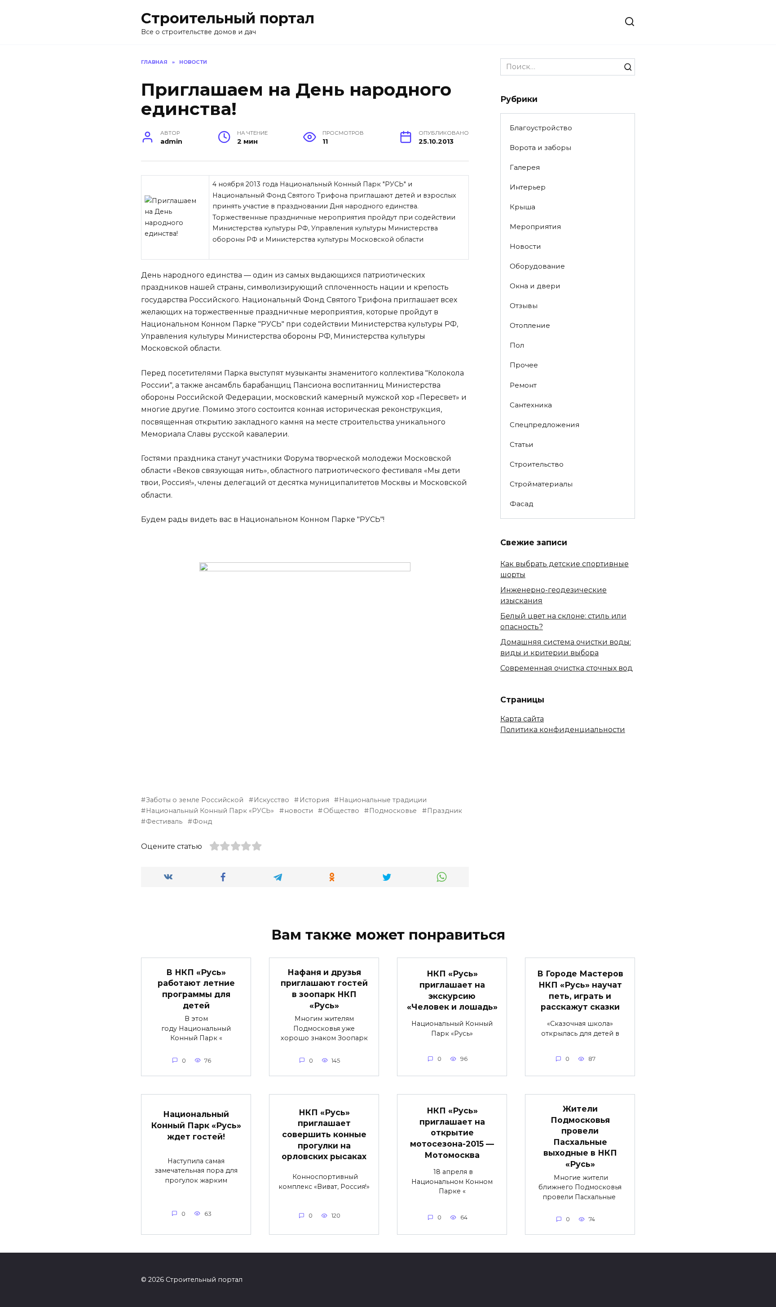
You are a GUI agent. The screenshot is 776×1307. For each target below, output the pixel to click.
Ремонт (523, 385)
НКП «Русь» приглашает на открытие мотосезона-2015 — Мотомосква (452, 1133)
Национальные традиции (383, 800)
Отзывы (524, 305)
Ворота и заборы (540, 147)
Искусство (271, 800)
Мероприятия (535, 226)
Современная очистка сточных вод (566, 668)
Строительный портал (227, 18)
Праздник (444, 811)
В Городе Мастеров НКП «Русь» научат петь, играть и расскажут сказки (580, 990)
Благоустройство (541, 128)
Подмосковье (393, 811)
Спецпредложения (544, 424)
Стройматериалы (541, 484)
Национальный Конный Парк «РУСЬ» (210, 811)
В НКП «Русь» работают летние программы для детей (196, 988)
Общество (341, 811)
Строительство (537, 464)
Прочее (524, 365)
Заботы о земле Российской (194, 800)
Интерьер (528, 187)
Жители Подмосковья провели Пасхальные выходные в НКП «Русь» (580, 1136)
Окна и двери (535, 286)
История (314, 800)
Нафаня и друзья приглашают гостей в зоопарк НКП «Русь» (324, 988)
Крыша (522, 207)
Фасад (522, 503)
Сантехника (531, 405)
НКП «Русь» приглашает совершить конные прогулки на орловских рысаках (324, 1134)
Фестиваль (164, 821)
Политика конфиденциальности (562, 729)
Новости (525, 246)
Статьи (522, 444)
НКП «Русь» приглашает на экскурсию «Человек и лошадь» (452, 990)
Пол (517, 345)
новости (298, 811)
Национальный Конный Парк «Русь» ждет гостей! (196, 1125)
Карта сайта (522, 719)
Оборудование (537, 266)
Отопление (530, 325)
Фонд (202, 821)
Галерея (525, 167)
